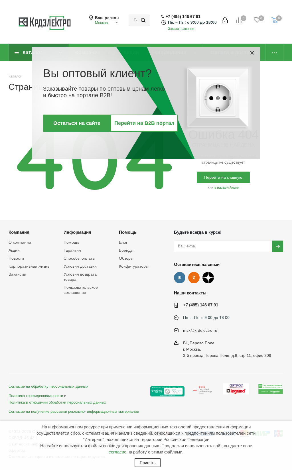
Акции (14, 250)
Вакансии (17, 274)
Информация (77, 232)
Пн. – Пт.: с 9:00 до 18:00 (192, 22)
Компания (19, 232)
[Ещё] (274, 52)
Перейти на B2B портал (144, 123)
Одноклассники (194, 277)
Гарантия (72, 250)
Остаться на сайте (76, 123)
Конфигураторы (134, 266)
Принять (147, 462)
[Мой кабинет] (225, 20)
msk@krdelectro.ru (200, 330)
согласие (117, 451)
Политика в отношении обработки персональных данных (57, 402)
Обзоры (126, 258)
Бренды (126, 250)
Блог (123, 242)
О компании (20, 242)
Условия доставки (80, 266)
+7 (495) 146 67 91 (183, 16)
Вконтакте (179, 277)
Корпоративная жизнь (29, 266)
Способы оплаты (79, 258)
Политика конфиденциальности (36, 396)
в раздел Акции (226, 188)
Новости (16, 258)
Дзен (208, 277)
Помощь (71, 242)
